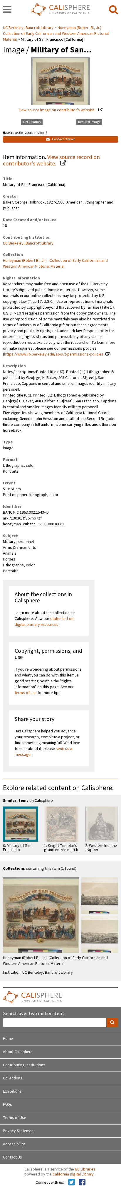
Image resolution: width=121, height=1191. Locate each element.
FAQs (7, 1105)
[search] (113, 10)
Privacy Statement (19, 1131)
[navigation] (7, 10)
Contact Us (12, 1157)
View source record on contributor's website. (51, 160)
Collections (12, 1078)
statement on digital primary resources (44, 622)
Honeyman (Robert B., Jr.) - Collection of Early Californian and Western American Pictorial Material (56, 33)
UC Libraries (85, 1169)
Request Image (89, 121)
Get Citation (32, 121)
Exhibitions (12, 1091)
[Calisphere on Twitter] (71, 1182)
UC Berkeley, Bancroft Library (28, 28)
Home (8, 1039)
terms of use (26, 693)
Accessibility (14, 1144)
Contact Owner (63, 139)
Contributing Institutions (24, 1065)
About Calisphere (18, 1052)
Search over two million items (34, 1013)
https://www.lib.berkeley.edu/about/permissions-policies (53, 354)
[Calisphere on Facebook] (82, 1182)
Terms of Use (14, 1118)
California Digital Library (73, 1174)
